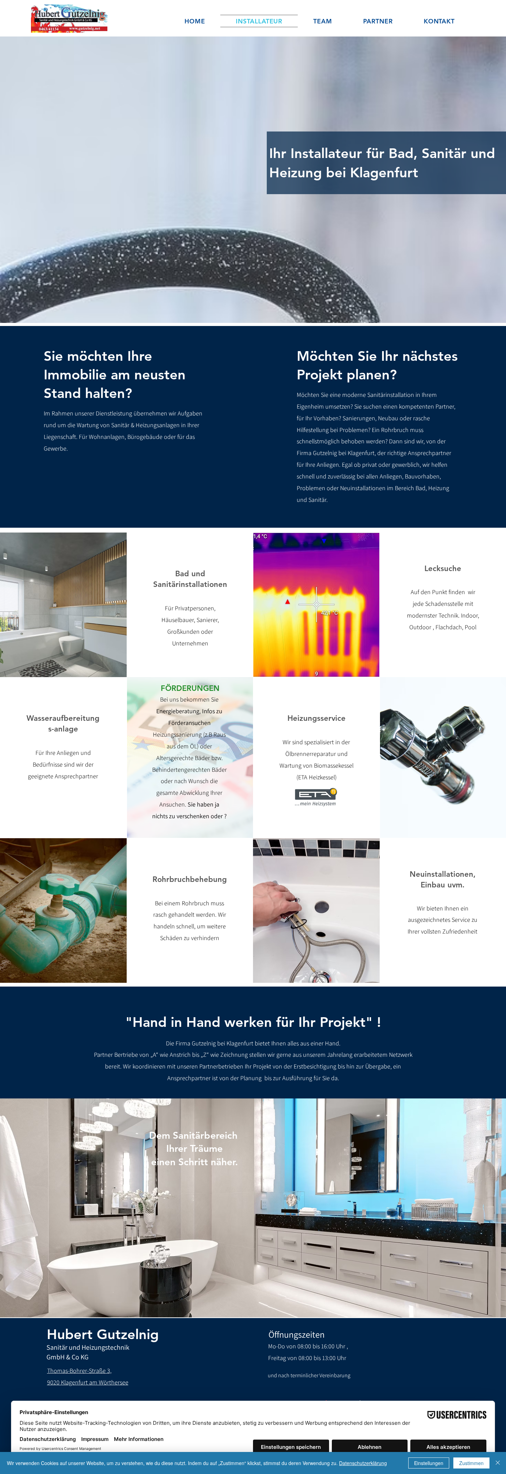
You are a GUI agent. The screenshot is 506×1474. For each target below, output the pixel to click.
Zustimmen (471, 1463)
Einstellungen (428, 1463)
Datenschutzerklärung (363, 1463)
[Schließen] (498, 1462)
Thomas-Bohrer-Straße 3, (79, 1371)
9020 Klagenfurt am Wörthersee (87, 1382)
